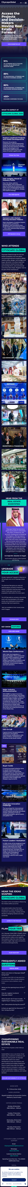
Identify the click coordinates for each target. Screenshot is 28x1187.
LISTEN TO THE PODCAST (14, 921)
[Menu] (25, 2)
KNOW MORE (14, 968)
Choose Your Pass (14, 155)
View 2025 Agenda (14, 194)
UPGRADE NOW (14, 619)
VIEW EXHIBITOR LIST (14, 44)
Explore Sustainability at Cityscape (14, 1078)
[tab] (14, 974)
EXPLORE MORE (14, 631)
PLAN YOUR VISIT (14, 952)
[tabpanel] (14, 536)
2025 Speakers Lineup (14, 234)
